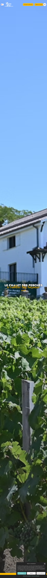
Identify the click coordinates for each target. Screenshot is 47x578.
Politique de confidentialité (27, 575)
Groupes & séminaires (28, 4)
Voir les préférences (41, 573)
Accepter (22, 573)
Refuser (31, 573)
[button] (44, 563)
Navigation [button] (44, 4)
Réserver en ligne (39, 4)
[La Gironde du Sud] (9, 4)
